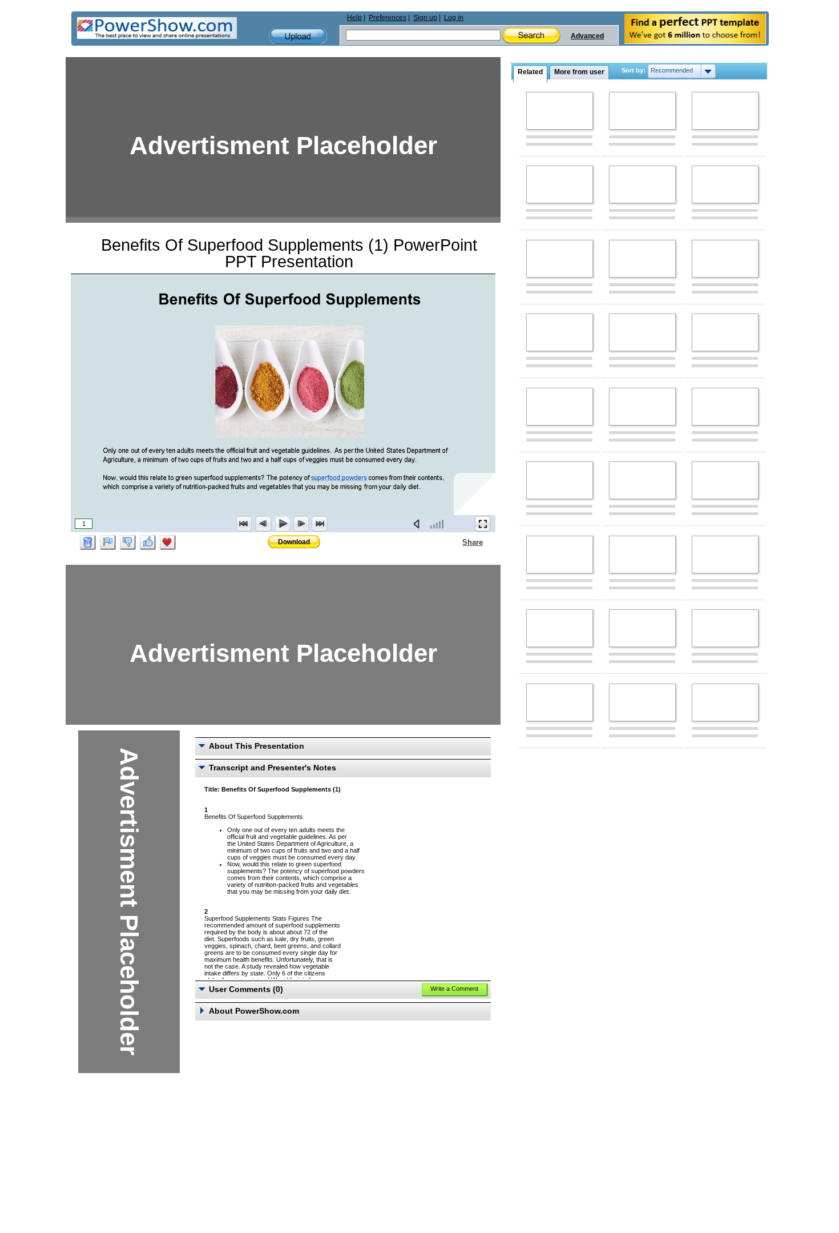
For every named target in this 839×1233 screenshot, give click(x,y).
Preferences (387, 18)
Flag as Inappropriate (108, 542)
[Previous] (263, 523)
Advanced (587, 36)
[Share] (455, 542)
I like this (148, 542)
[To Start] (244, 523)
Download (294, 542)
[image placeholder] (559, 111)
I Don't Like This (128, 542)
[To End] (319, 523)
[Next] (300, 523)
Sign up (425, 18)
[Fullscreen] (482, 523)
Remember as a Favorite (168, 542)
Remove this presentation (88, 542)
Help (354, 18)
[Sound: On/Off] (419, 523)
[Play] (282, 523)
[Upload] (298, 36)
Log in (453, 18)
